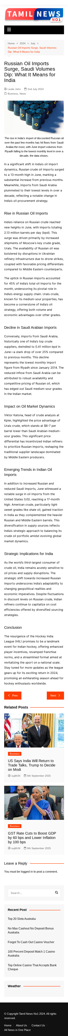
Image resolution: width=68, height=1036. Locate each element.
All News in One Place (17, 1030)
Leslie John (14, 89)
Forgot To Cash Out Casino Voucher (31, 942)
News (23, 93)
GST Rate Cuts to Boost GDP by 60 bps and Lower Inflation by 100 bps (32, 837)
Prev (15, 695)
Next (53, 695)
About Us (21, 1025)
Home (7, 1025)
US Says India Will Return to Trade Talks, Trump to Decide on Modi (31, 765)
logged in (27, 871)
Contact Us (38, 1025)
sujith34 (15, 775)
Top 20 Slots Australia (22, 918)
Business (13, 93)
